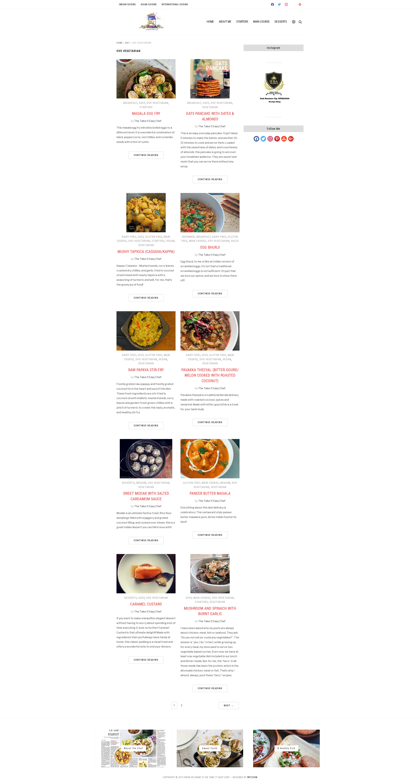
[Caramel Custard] (146, 556)
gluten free (153, 236)
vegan (170, 240)
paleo (235, 240)
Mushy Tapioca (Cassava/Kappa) (146, 251)
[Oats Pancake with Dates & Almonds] (210, 61)
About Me (225, 21)
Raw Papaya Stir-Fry (146, 370)
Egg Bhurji (210, 247)
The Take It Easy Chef (147, 121)
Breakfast (130, 103)
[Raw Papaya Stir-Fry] (146, 313)
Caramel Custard (146, 604)
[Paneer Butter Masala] (210, 441)
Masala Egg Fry (146, 113)
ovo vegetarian (157, 103)
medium (141, 482)
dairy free (129, 236)
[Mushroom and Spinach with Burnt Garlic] (210, 556)
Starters (242, 21)
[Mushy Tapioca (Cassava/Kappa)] (146, 195)
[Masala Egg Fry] (146, 61)
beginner (188, 236)
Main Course (261, 21)
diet (127, 43)
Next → (229, 705)
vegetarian (210, 107)
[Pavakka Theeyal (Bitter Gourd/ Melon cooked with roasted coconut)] (210, 313)
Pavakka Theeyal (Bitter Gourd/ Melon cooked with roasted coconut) (210, 375)
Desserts (281, 21)
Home (210, 21)
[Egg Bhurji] (210, 195)
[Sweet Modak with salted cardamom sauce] (146, 441)
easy (142, 103)
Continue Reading (146, 155)
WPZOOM (252, 777)
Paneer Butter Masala (210, 493)
